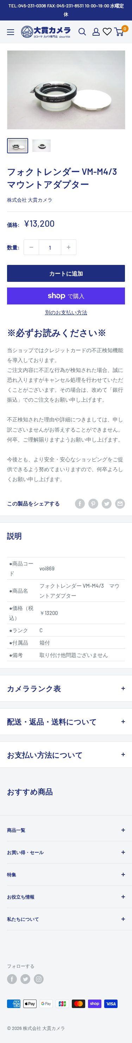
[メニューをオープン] (10, 32)
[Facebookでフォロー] (12, 979)
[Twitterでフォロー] (25, 979)
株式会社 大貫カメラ (29, 200)
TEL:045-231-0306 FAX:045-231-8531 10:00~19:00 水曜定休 (66, 10)
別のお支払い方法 (66, 312)
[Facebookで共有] (80, 503)
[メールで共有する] (120, 503)
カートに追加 (66, 273)
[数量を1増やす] (68, 247)
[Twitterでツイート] (107, 503)
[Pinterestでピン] (93, 503)
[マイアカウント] (96, 32)
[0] (119, 32)
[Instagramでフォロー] (39, 979)
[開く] (82, 32)
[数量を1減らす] (31, 247)
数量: (13, 247)
